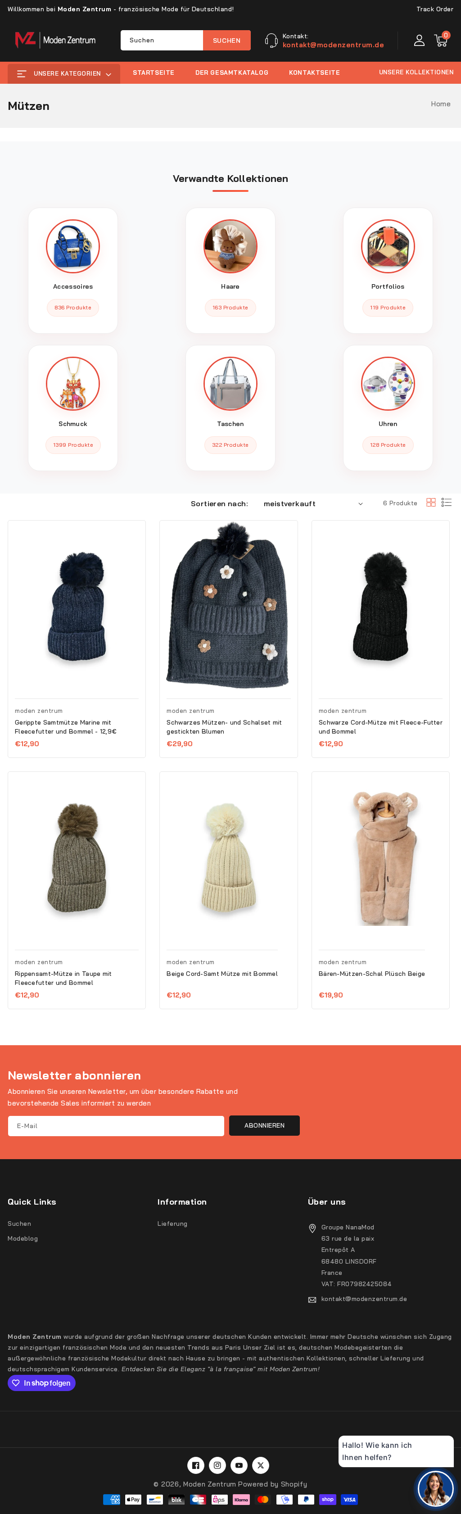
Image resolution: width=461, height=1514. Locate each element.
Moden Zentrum (209, 1484)
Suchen (227, 40)
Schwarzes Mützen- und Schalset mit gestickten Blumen (224, 726)
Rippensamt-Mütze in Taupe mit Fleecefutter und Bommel (63, 978)
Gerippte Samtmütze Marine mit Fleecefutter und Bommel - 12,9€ (66, 726)
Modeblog (23, 1238)
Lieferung (173, 1223)
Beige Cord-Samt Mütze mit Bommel (222, 974)
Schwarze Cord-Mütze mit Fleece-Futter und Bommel (381, 726)
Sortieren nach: (219, 503)
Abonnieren (264, 1125)
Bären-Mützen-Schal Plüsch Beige (372, 974)
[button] (440, 40)
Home (441, 104)
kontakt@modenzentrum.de (364, 1299)
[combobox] (186, 40)
